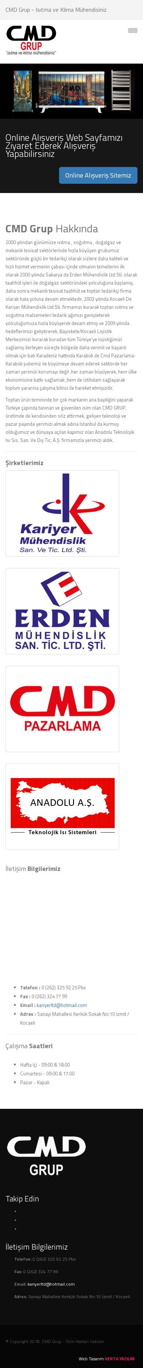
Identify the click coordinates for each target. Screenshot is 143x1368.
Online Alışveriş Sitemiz (98, 175)
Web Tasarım (91, 1359)
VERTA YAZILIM (120, 1359)
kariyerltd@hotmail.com (62, 1005)
